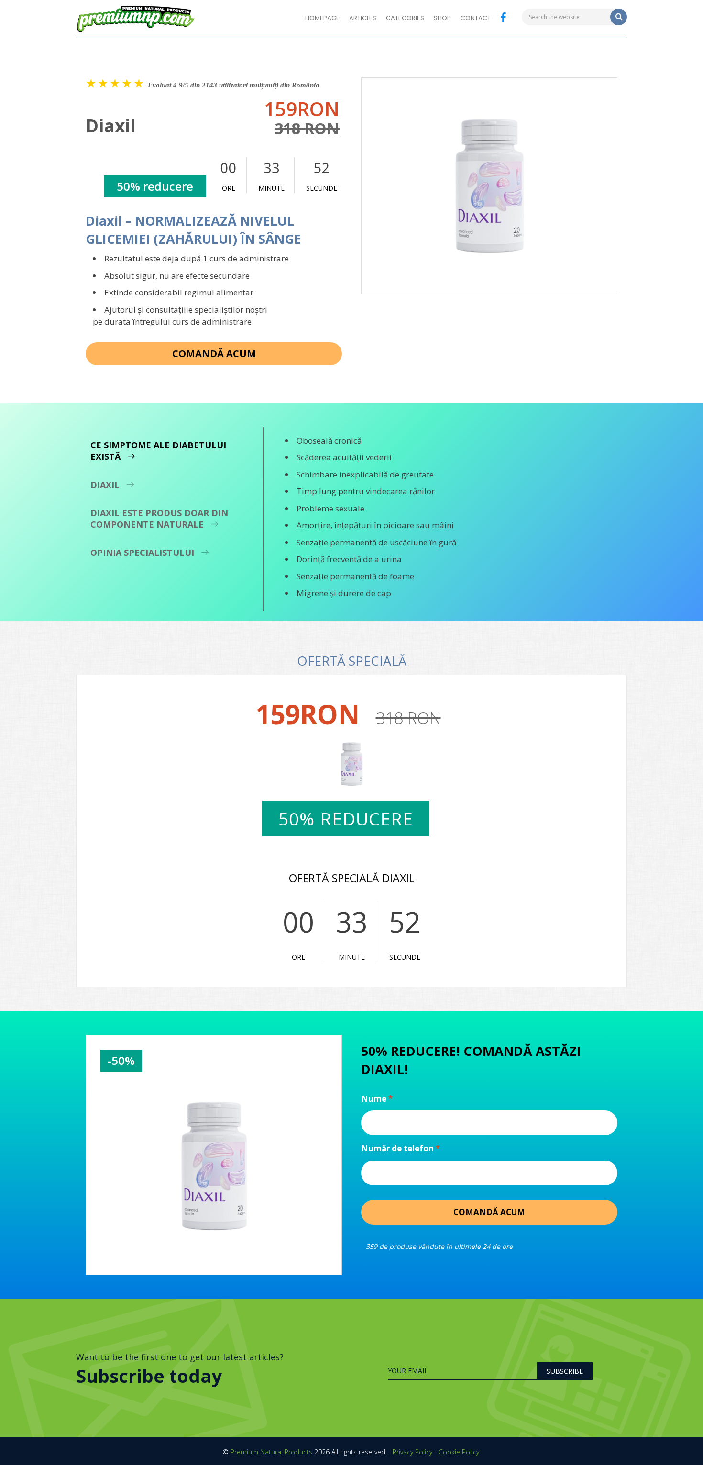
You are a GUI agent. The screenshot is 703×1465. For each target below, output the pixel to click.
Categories (405, 17)
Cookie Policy (459, 1451)
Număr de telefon (400, 1148)
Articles (362, 17)
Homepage (322, 17)
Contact (476, 17)
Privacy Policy (412, 1451)
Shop (442, 17)
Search (618, 17)
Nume (377, 1098)
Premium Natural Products (271, 1451)
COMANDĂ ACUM (214, 353)
